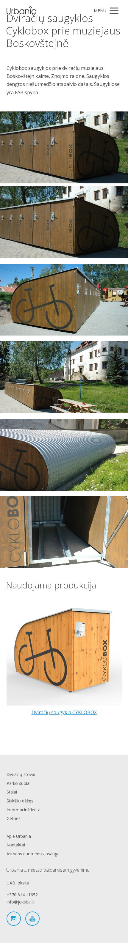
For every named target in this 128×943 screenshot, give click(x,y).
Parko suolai (18, 783)
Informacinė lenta (23, 810)
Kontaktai (16, 845)
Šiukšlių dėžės (20, 801)
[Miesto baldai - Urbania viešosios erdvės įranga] (21, 10)
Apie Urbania (19, 836)
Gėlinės (14, 818)
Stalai (12, 792)
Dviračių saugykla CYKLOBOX (64, 712)
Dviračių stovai (21, 774)
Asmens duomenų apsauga (33, 854)
